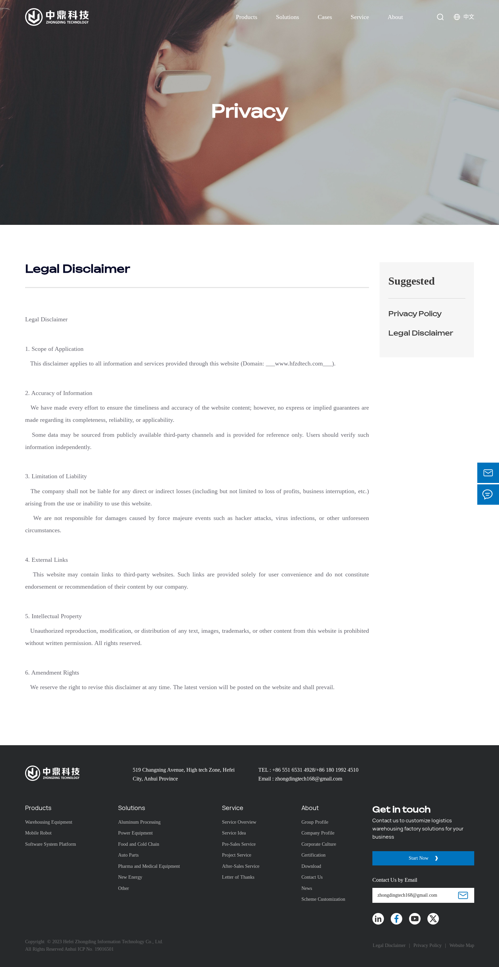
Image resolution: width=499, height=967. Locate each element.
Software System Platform (50, 844)
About (395, 17)
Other (123, 888)
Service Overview (239, 822)
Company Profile (317, 833)
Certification (313, 855)
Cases (325, 17)
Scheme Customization (323, 899)
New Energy (130, 877)
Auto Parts (128, 855)
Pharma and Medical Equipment (149, 866)
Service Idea (234, 833)
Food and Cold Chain (138, 844)
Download (311, 866)
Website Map (461, 945)
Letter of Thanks (238, 877)
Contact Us (311, 877)
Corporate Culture (318, 844)
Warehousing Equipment (48, 822)
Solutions (287, 17)
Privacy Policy (427, 945)
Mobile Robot (38, 833)
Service (360, 17)
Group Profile (314, 822)
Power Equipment (135, 833)
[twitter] (433, 919)
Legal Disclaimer (389, 945)
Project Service (236, 855)
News (306, 888)
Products (246, 17)
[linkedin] (378, 919)
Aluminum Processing (139, 822)
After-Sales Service (240, 866)
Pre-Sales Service (239, 844)
